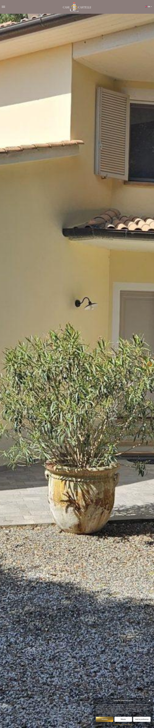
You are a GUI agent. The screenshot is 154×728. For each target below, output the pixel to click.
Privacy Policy (127, 724)
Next (149, 364)
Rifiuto (123, 719)
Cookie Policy (118, 724)
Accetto (105, 719)
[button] (149, 700)
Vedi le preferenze (142, 719)
